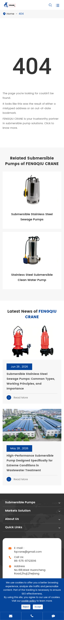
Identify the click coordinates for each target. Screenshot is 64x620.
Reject (26, 606)
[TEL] (32, 616)
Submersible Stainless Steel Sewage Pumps (32, 217)
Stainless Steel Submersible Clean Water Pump (32, 277)
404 (21, 14)
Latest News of (32, 314)
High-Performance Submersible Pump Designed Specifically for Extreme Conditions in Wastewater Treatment (30, 463)
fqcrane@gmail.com (28, 552)
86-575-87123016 (25, 561)
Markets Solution (18, 510)
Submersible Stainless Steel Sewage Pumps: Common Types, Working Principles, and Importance (31, 381)
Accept (37, 606)
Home (10, 14)
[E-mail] (10, 616)
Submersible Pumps (20, 502)
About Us (12, 519)
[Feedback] (53, 616)
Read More (18, 398)
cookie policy (28, 601)
